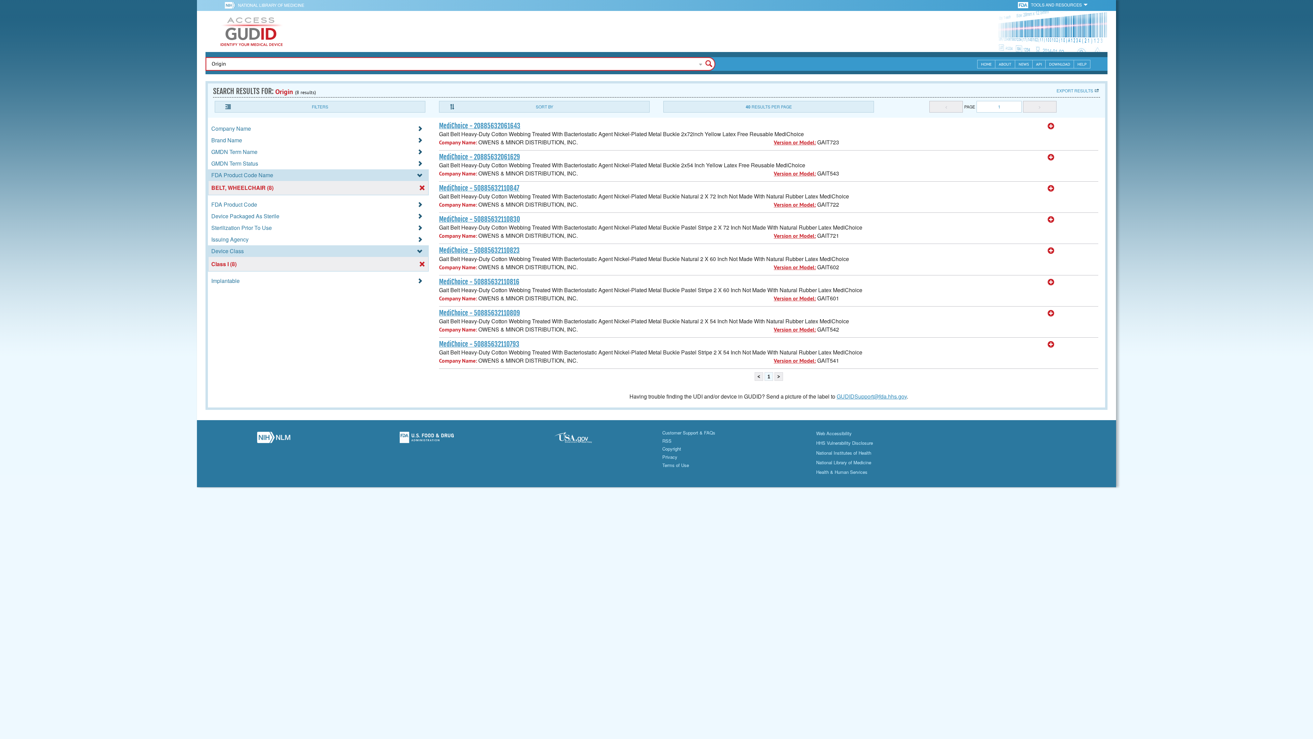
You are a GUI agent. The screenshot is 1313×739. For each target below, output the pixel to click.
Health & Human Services (841, 472)
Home (986, 64)
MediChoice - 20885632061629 (479, 157)
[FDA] (1023, 5)
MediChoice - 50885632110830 (479, 219)
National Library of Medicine (271, 5)
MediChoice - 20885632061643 (479, 126)
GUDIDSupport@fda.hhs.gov (872, 396)
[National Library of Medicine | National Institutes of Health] (273, 439)
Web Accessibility (834, 433)
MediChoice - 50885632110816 (479, 282)
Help (1082, 64)
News (1024, 64)
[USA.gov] (579, 439)
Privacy (669, 457)
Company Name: (458, 142)
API (1039, 64)
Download (1059, 64)
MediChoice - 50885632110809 (479, 313)
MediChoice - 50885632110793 (479, 344)
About (1005, 64)
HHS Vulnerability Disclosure (844, 443)
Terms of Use (675, 465)
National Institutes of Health (843, 453)
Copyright (671, 448)
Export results (1075, 90)
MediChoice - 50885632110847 (479, 188)
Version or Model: (795, 142)
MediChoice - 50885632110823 (479, 250)
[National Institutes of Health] (231, 5)
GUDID (251, 31)
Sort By (544, 106)
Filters (320, 106)
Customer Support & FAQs (688, 432)
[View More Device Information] (1051, 126)
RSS (667, 441)
